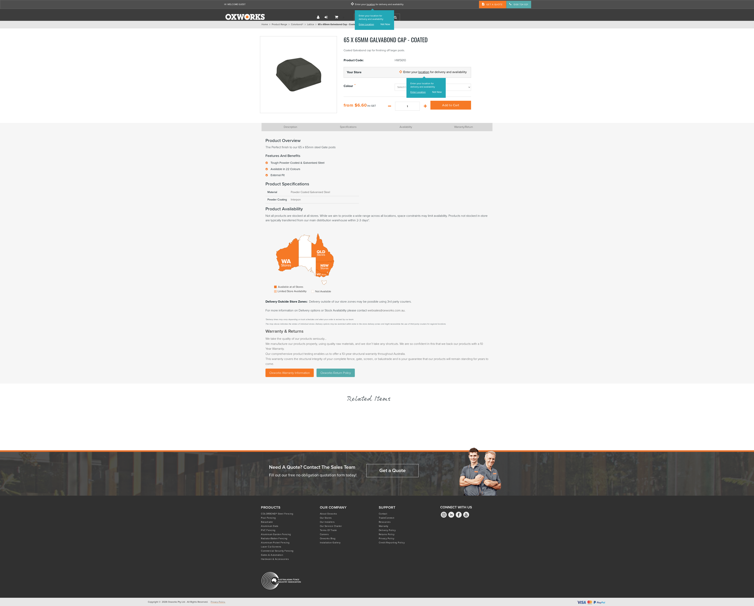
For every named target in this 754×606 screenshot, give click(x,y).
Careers (324, 534)
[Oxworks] (245, 17)
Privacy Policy (386, 538)
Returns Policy (387, 534)
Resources (385, 522)
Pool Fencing (268, 518)
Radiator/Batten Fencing (274, 538)
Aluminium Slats (269, 526)
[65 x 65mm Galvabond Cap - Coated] (298, 74)
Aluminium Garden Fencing (276, 534)
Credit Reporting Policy (392, 542)
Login (326, 17)
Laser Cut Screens (271, 546)
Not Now (385, 24)
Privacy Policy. (218, 602)
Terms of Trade (328, 530)
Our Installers (327, 522)
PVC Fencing (268, 530)
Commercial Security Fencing (277, 551)
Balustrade (267, 522)
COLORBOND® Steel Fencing (277, 513)
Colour (348, 86)
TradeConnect (386, 518)
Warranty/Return (463, 127)
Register (318, 17)
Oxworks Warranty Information (289, 373)
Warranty (383, 526)
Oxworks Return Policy (335, 373)
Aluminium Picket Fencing (275, 542)
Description (290, 127)
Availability (406, 127)
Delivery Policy (387, 530)
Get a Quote (392, 470)
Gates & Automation (272, 555)
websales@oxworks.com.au (386, 310)
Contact (383, 513)
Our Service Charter (331, 526)
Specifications (348, 127)
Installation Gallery (330, 542)
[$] (337, 17)
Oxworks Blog (328, 538)
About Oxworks (328, 513)
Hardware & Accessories (275, 559)
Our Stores (326, 518)
